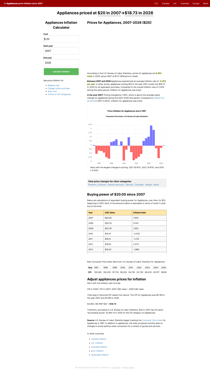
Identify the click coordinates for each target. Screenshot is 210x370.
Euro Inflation (97, 351)
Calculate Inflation (61, 72)
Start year (48, 46)
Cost (45, 34)
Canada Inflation (98, 339)
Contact (116, 367)
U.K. (175, 3)
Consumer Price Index (152, 320)
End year (47, 58)
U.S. (156, 3)
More (205, 3)
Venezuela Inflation (100, 355)
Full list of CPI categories (59, 94)
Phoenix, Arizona (97, 184)
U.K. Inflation (97, 343)
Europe (196, 3)
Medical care (54, 85)
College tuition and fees (59, 88)
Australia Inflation (99, 347)
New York (52, 91)
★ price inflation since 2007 (23, 3)
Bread (149, 184)
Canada (165, 3)
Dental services (116, 184)
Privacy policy (128, 367)
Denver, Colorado (135, 184)
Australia (185, 3)
